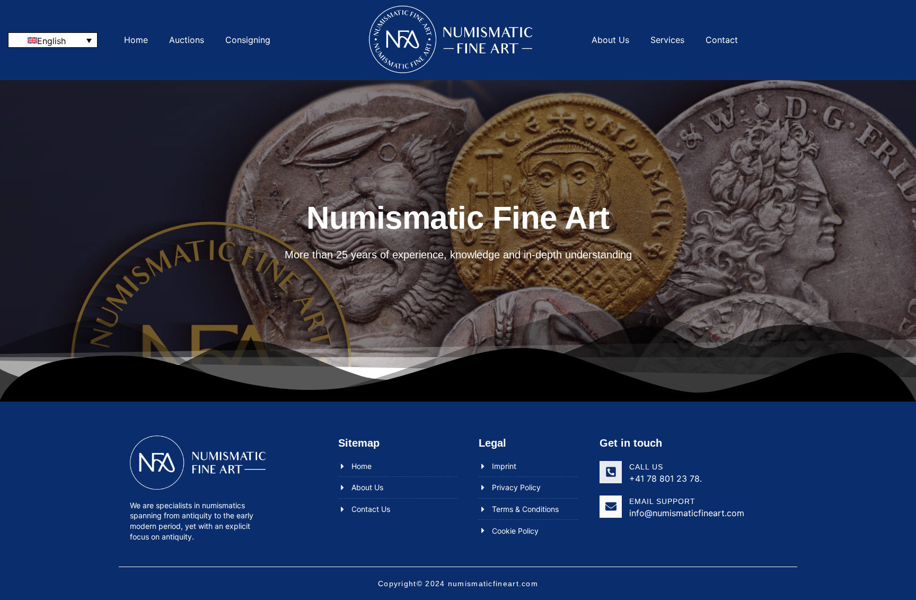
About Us (610, 39)
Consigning (247, 39)
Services (667, 39)
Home (136, 39)
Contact (722, 39)
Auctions (186, 39)
